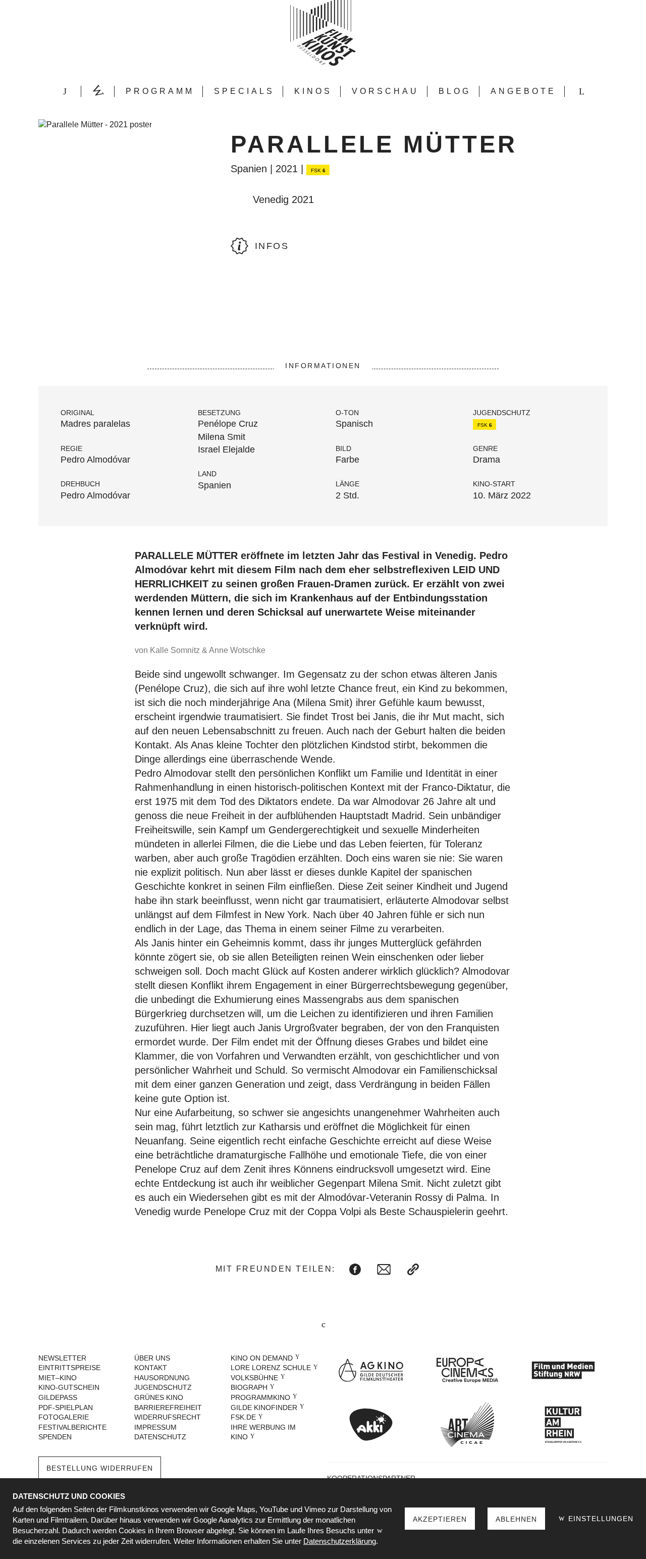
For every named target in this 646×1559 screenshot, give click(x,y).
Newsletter (62, 1358)
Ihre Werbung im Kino (263, 1432)
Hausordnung (162, 1378)
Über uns (152, 1358)
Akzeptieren (440, 1519)
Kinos (313, 91)
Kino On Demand (262, 1358)
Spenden (55, 1437)
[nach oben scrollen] (323, 1325)
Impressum (155, 1427)
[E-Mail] (383, 1269)
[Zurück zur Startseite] (323, 33)
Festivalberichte (72, 1427)
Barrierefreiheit (168, 1407)
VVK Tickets (98, 91)
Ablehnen (516, 1519)
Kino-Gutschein (68, 1387)
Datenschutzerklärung (339, 1541)
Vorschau (385, 91)
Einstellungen (599, 1519)
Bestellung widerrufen (99, 1468)
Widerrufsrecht (167, 1417)
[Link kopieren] (413, 1269)
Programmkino (260, 1397)
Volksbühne (254, 1378)
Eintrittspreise (69, 1368)
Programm (160, 91)
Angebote (523, 91)
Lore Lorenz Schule (271, 1368)
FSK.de (243, 1417)
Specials (244, 91)
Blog (455, 91)
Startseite (64, 91)
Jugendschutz (163, 1387)
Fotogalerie (63, 1417)
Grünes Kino (158, 1397)
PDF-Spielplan (65, 1407)
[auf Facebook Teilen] (355, 1269)
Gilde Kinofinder (264, 1407)
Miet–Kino (57, 1378)
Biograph (249, 1387)
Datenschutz (160, 1437)
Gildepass (57, 1397)
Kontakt (150, 1368)
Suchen (581, 91)
